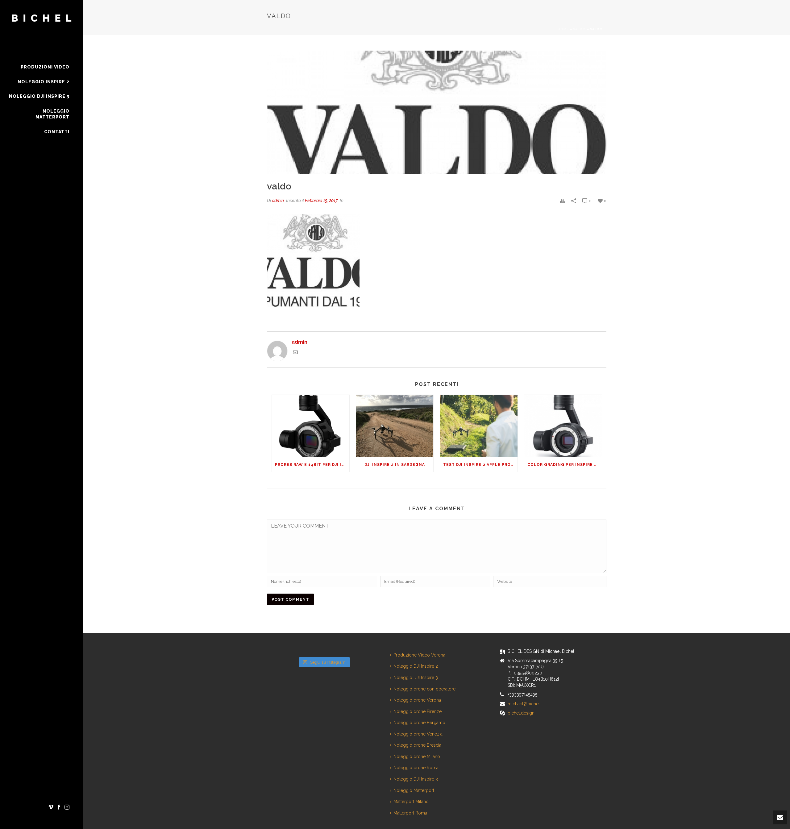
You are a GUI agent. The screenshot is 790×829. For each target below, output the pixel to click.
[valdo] (436, 112)
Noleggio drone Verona (417, 700)
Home (563, 29)
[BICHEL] (41, 30)
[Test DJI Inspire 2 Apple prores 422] (479, 426)
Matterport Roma (410, 812)
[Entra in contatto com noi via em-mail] (295, 353)
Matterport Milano (411, 801)
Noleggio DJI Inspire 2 (415, 666)
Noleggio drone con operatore (424, 688)
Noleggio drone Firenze (417, 711)
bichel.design (521, 713)
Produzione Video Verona (419, 655)
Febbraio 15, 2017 (321, 200)
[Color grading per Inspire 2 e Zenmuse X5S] (563, 426)
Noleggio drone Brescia (417, 745)
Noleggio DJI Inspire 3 (415, 677)
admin (278, 200)
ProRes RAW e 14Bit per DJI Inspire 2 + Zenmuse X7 (312, 464)
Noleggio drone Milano (416, 756)
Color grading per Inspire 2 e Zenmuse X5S (564, 464)
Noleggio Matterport (413, 790)
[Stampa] (562, 201)
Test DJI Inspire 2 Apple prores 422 (480, 464)
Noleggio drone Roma (416, 767)
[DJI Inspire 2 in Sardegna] (395, 426)
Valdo (579, 29)
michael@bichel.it (525, 703)
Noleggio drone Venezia (418, 734)
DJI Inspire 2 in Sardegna (394, 464)
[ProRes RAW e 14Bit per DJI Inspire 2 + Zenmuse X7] (310, 426)
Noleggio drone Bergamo (419, 722)
